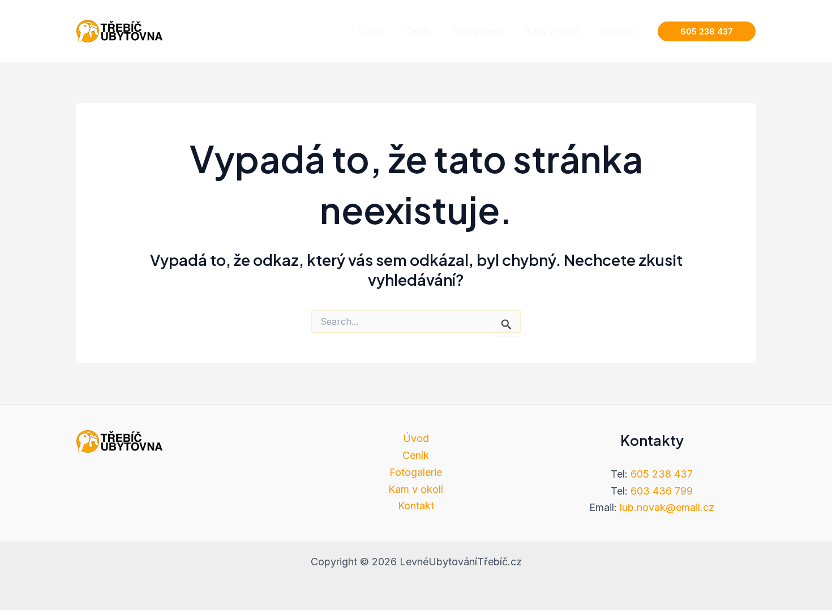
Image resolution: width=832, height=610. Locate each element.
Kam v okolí (415, 489)
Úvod (416, 438)
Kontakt (416, 506)
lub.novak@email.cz (667, 507)
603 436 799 (662, 491)
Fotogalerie (415, 472)
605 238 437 (662, 474)
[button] (707, 31)
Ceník (415, 455)
